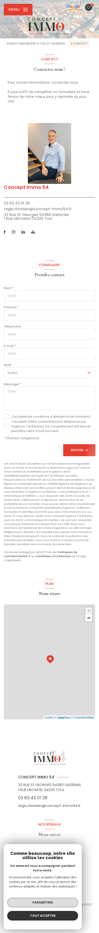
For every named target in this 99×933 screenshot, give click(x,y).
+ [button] (88, 611)
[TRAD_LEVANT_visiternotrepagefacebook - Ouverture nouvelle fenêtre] (5, 232)
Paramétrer (42, 902)
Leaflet (49, 717)
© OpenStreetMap (83, 717)
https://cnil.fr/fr (37, 512)
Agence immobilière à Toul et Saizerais (36, 43)
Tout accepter (43, 915)
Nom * (8, 288)
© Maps (63, 717)
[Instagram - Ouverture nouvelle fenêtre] (13, 232)
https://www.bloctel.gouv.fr (21, 536)
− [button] (88, 618)
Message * (12, 384)
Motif (7, 365)
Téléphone (12, 326)
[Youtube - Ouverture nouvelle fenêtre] (33, 232)
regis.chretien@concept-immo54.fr (38, 209)
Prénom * (11, 307)
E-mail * (10, 346)
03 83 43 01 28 (17, 203)
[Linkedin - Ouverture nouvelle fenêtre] (23, 232)
